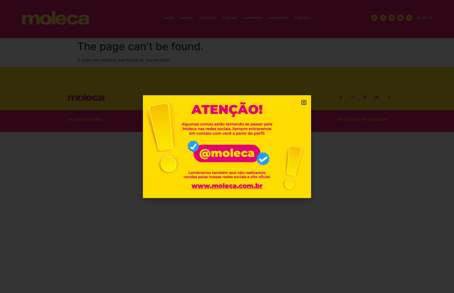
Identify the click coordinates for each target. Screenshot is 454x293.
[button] (304, 102)
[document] (227, 146)
